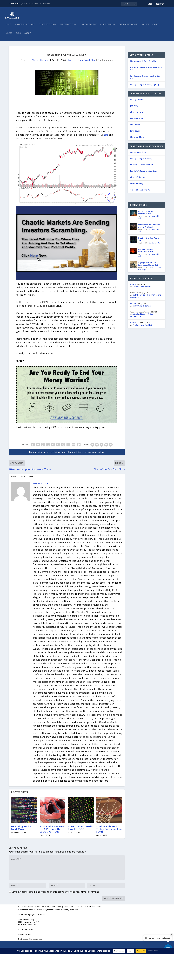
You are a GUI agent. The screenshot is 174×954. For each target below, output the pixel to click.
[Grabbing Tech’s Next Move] (24, 810)
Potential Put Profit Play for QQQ (80, 828)
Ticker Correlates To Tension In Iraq (147, 212)
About (27, 33)
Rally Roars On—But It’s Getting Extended (145, 296)
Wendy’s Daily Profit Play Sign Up (144, 84)
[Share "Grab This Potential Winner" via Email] (73, 444)
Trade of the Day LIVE (140, 190)
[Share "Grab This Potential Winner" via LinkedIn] (58, 444)
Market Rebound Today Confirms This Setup (109, 829)
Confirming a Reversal (142, 306)
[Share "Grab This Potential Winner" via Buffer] (63, 444)
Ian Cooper (135, 124)
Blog (18, 33)
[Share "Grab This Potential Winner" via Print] (78, 444)
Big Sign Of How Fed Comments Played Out (148, 263)
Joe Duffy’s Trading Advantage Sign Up (146, 68)
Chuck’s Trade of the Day (141, 164)
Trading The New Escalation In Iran (145, 250)
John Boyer (135, 131)
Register (160, 4)
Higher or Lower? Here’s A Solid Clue (35, 3)
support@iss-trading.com (32, 939)
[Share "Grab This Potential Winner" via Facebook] (32, 444)
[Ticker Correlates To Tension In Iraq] (133, 213)
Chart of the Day (88, 24)
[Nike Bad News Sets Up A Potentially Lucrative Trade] (52, 810)
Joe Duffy (134, 106)
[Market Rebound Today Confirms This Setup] (109, 810)
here (105, 134)
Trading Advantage (128, 24)
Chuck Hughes (136, 112)
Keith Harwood (136, 118)
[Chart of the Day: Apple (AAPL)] (133, 239)
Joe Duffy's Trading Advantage (150, 268)
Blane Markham (137, 137)
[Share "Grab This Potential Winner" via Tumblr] (48, 444)
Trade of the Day (47, 24)
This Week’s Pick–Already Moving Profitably (149, 225)
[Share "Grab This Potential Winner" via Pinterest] (53, 444)
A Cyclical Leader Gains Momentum (141, 315)
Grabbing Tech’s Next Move (21, 828)
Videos (9, 33)
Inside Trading (107, 24)
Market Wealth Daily (25, 24)
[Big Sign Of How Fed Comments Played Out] (133, 264)
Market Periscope (150, 24)
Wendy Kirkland (40, 60)
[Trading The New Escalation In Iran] (133, 251)
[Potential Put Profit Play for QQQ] (81, 810)
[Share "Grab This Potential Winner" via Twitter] (37, 444)
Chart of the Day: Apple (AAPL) (148, 239)
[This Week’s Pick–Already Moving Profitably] (133, 226)
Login (150, 4)
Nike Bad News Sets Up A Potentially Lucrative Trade (52, 829)
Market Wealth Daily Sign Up (143, 61)
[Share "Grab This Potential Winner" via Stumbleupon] (68, 444)
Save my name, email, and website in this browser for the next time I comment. (55, 891)
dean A (133, 303)
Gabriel (133, 284)
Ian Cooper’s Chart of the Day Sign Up (145, 77)
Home (8, 24)
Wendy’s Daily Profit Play (141, 158)
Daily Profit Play (68, 24)
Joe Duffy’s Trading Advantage (143, 171)
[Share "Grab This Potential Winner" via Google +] (42, 444)
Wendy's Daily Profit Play (81, 60)
